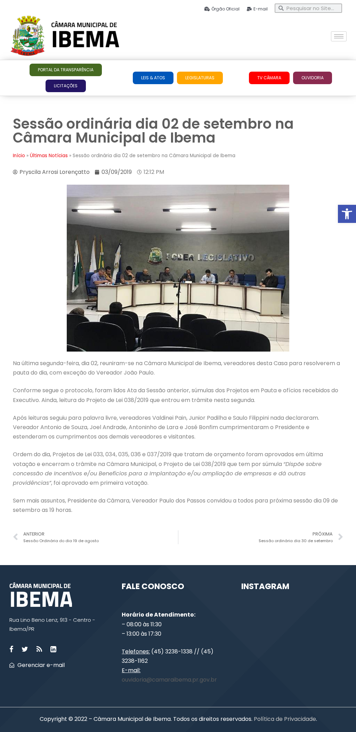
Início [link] (19, 155)
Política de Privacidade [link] (284, 719)
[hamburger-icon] (339, 36)
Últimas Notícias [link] (49, 155)
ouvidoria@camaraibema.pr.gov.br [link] (169, 680)
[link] (347, 214)
